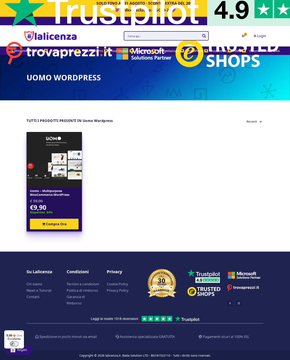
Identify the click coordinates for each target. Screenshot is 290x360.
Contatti (33, 296)
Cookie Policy (117, 284)
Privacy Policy (117, 290)
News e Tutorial (39, 290)
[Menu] (21, 332)
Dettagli (54, 159)
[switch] (14, 343)
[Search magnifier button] (204, 36)
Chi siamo (34, 284)
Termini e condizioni (83, 284)
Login (261, 36)
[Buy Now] (232, 336)
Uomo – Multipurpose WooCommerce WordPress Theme (49, 193)
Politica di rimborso (82, 290)
